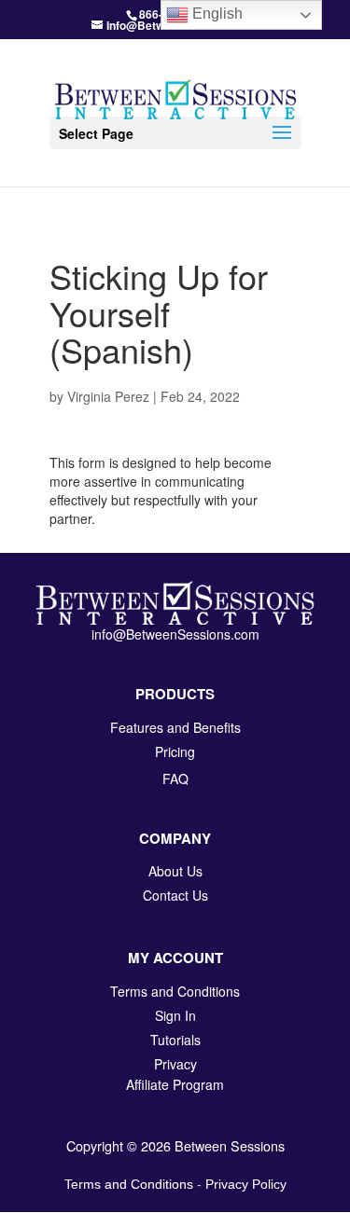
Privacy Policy (246, 1184)
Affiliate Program (175, 1084)
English (216, 13)
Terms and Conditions (128, 1184)
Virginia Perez (108, 396)
